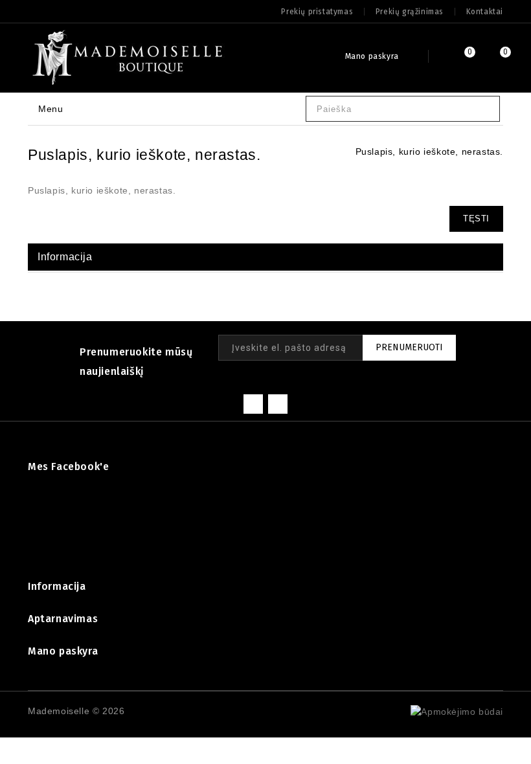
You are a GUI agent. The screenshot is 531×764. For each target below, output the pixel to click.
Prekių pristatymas (317, 11)
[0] (455, 58)
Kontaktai (484, 11)
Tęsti (476, 218)
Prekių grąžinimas (410, 11)
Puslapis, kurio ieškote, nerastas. (429, 151)
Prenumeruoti (409, 347)
